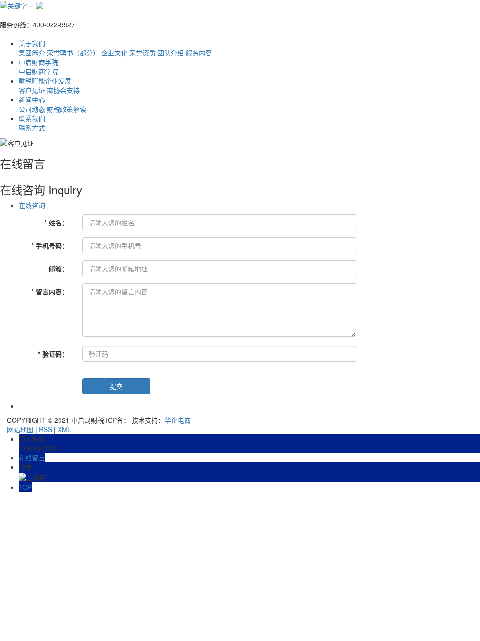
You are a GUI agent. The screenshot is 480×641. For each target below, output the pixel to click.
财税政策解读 (66, 109)
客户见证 (32, 90)
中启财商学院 (38, 62)
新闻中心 (32, 99)
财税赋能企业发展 (45, 80)
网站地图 (20, 429)
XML (64, 429)
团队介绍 (171, 52)
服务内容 (199, 52)
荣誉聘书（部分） (73, 52)
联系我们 (32, 118)
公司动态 (32, 109)
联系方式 (32, 127)
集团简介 (32, 52)
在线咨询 (32, 205)
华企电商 (178, 420)
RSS (45, 429)
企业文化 (114, 52)
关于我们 (32, 43)
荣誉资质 (142, 52)
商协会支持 (63, 90)
